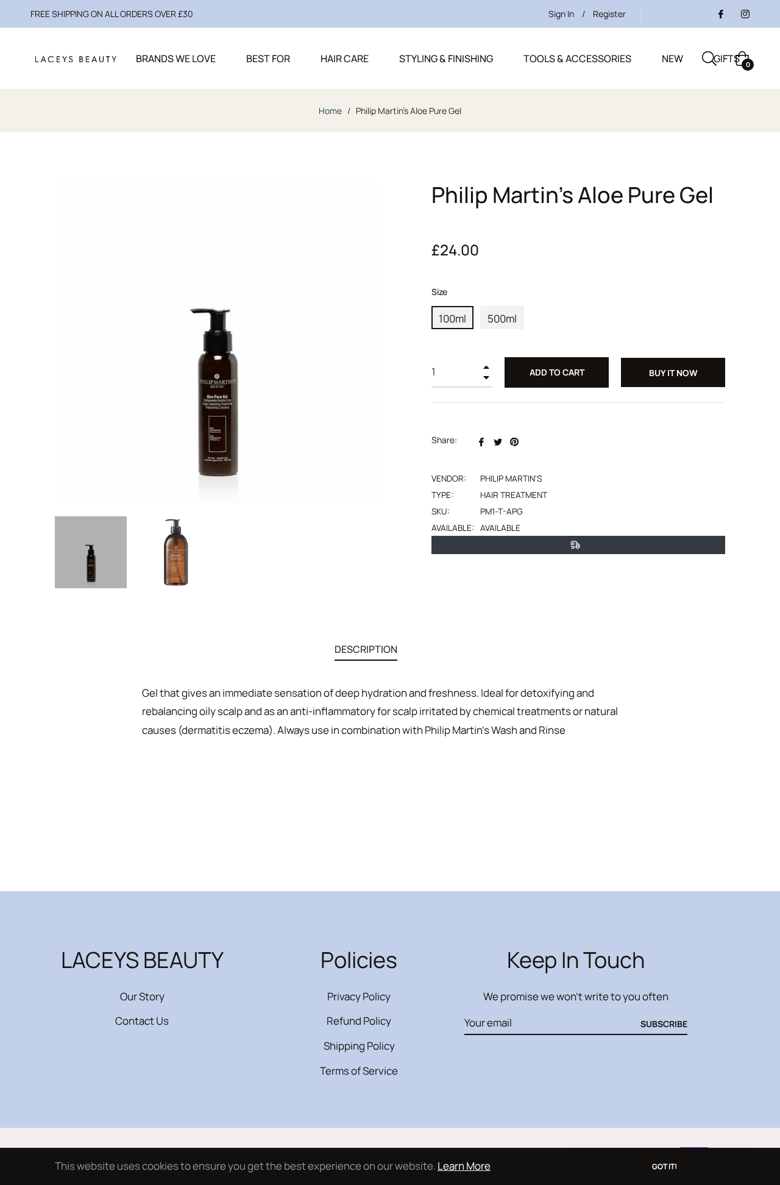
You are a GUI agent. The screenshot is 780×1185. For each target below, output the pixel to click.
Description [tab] (366, 649)
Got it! (664, 1166)
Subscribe (663, 1024)
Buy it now (673, 373)
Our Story (142, 996)
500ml (502, 318)
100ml (452, 318)
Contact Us (142, 1021)
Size (439, 291)
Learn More (464, 1166)
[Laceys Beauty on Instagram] (745, 14)
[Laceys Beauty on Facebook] (720, 14)
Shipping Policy (359, 1046)
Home (330, 110)
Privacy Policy (359, 996)
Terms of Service (359, 1071)
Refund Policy (359, 1021)
